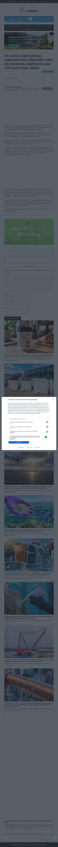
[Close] (53, 399)
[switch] (46, 422)
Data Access (29, 447)
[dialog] (29, 423)
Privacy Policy (37, 447)
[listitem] (29, 419)
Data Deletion (21, 447)
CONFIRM (18, 442)
